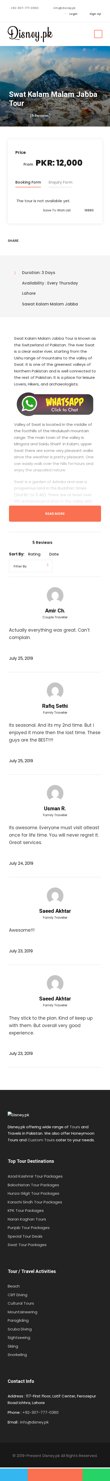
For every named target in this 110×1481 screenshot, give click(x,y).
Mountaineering (22, 1312)
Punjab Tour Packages (29, 1227)
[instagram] (41, 14)
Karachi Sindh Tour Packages (35, 1202)
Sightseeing (19, 1337)
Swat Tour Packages (27, 1244)
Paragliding (18, 1320)
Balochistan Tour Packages (33, 1185)
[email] (10, 14)
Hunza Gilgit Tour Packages (33, 1193)
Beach (14, 1286)
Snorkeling (17, 1354)
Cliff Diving (17, 1294)
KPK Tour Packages (26, 1210)
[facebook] (18, 14)
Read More (55, 513)
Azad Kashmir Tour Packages (35, 1176)
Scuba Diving (20, 1329)
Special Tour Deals (25, 1236)
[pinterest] (25, 14)
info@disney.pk (64, 8)
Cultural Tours (21, 1303)
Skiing (13, 1346)
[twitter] (33, 14)
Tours (75, 1127)
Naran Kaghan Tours (27, 1219)
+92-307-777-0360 (25, 8)
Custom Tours (41, 1140)
